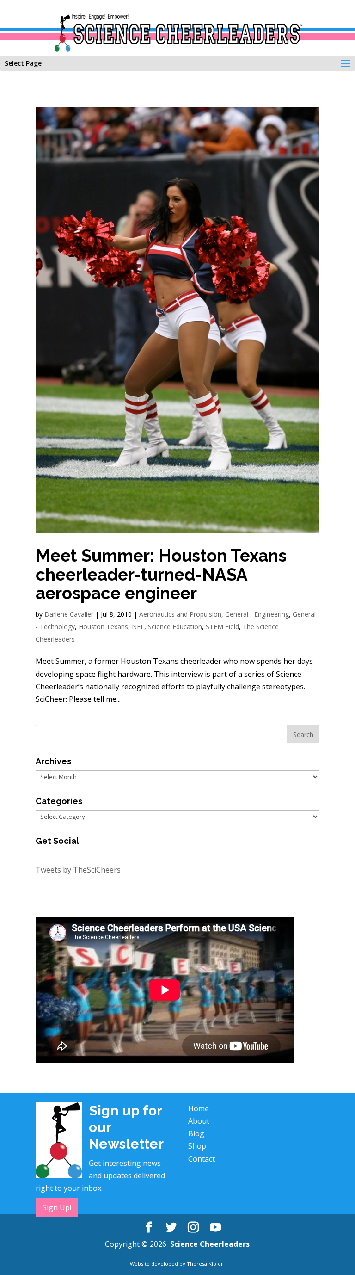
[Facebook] (148, 1227)
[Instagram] (193, 1227)
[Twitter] (171, 1227)
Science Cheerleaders (210, 1244)
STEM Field (222, 626)
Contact (201, 1159)
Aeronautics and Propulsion (180, 614)
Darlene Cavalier (68, 614)
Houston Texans (103, 626)
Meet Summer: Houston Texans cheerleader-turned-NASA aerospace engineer (161, 574)
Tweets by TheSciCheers (78, 870)
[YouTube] (215, 1227)
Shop (197, 1146)
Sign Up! (57, 1207)
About (198, 1121)
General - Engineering (257, 614)
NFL (138, 626)
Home (198, 1108)
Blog (196, 1133)
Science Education (175, 626)
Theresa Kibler (205, 1263)
